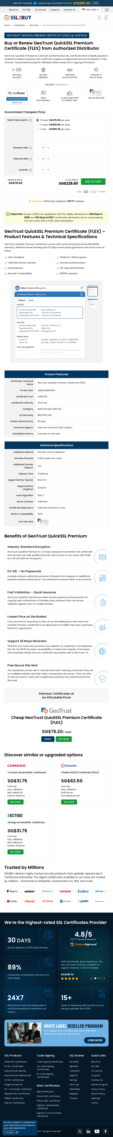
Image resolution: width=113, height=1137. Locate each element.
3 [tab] (100, 978)
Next (104, 978)
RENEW (47, 739)
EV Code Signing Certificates (45, 1075)
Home (7, 25)
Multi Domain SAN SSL (15, 1070)
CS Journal (40, 9)
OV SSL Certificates (14, 1080)
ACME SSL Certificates (15, 1061)
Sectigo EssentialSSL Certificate (26, 822)
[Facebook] (105, 1131)
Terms (94, 1102)
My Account (99, 17)
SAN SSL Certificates (14, 1102)
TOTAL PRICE (71, 179)
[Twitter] (80, 1131)
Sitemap (95, 1098)
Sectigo (73, 1080)
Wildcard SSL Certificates (17, 1093)
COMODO (75, 1070)
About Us (13, 9)
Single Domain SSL (13, 1084)
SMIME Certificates (13, 1098)
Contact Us (69, 9)
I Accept (9, 1132)
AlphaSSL (74, 1066)
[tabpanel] (83, 970)
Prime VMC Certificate (48, 1096)
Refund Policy (98, 1093)
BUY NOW (64, 739)
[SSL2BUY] (17, 16)
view (95, 3)
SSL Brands (20, 25)
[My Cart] (107, 9)
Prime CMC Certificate (48, 1100)
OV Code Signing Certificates (45, 1068)
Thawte (73, 1098)
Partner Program (99, 1084)
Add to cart (93, 181)
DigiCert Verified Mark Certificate (48, 1107)
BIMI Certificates (45, 1091)
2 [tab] (98, 978)
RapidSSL (74, 1093)
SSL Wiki (26, 9)
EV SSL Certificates (13, 1066)
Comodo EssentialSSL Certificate (27, 772)
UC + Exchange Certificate (18, 1089)
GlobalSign (75, 1089)
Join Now (95, 1040)
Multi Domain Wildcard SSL (17, 1075)
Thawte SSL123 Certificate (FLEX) (80, 772)
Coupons (54, 9)
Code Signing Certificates (50, 1061)
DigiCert (74, 1075)
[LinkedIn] (88, 1131)
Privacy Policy (98, 1089)
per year (55, 120)
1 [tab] (95, 978)
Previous (91, 978)
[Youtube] (97, 1131)
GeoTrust (33, 25)
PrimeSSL (74, 1061)
